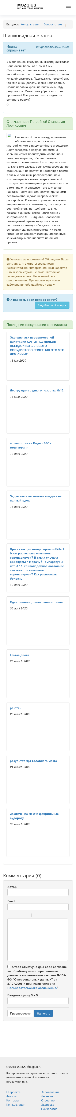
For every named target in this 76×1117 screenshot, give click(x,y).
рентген (15, 708)
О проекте (13, 1092)
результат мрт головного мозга (33, 761)
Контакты (12, 1100)
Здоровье (47, 1104)
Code (42, 916)
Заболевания (50, 1092)
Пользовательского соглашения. (32, 988)
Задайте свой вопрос (52, 305)
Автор (12, 887)
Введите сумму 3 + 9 (22, 995)
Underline (21, 916)
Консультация (29, 24)
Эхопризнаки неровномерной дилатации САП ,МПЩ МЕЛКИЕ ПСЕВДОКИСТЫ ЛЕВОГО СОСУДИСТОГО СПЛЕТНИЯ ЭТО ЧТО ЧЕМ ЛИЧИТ (37, 345)
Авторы (11, 1096)
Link (47, 916)
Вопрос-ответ (52, 24)
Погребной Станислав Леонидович (36, 123)
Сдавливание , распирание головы (36, 602)
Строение (48, 1100)
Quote (36, 916)
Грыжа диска (19, 655)
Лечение (47, 1096)
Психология (49, 1108)
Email (11, 901)
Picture (53, 916)
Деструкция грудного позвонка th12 (37, 390)
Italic (16, 916)
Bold (10, 916)
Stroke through (26, 916)
